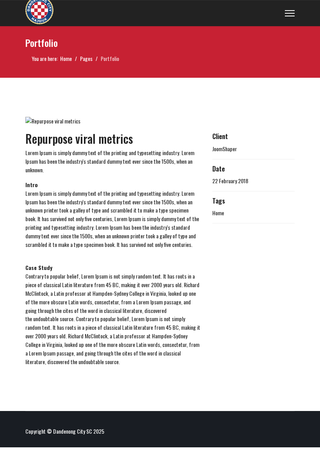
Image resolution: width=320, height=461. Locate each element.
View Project (248, 238)
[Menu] (290, 13)
